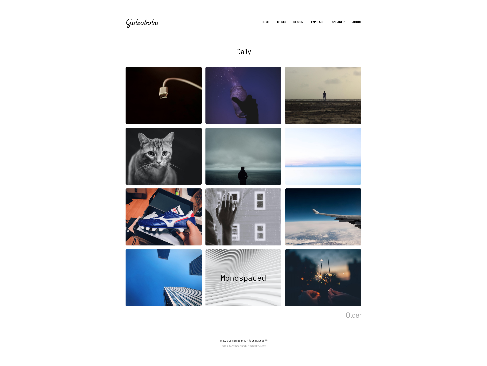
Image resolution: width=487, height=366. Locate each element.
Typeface (317, 22)
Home (266, 22)
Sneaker (338, 22)
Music (281, 22)
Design (298, 22)
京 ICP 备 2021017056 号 (254, 340)
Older (353, 315)
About (356, 22)
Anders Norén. (239, 345)
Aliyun (262, 345)
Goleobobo (142, 22)
